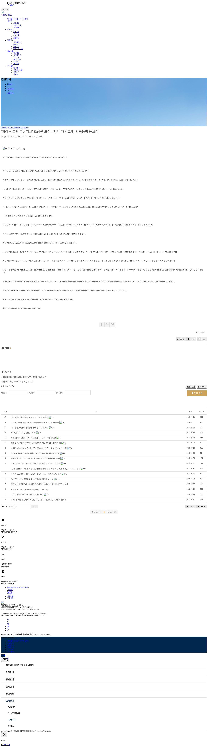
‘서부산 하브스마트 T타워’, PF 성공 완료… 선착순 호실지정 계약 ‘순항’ (39, 448)
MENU (5, 9)
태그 (203, 506)
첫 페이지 (97, 512)
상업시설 (10, 51)
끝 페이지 (111, 512)
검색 (34, 506)
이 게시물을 (200, 332)
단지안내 (10, 40)
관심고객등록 (14, 713)
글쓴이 (4, 392)
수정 (182, 339)
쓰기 (192, 506)
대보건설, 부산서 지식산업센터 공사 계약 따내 (29, 427)
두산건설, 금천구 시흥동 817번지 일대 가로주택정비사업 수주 (36, 474)
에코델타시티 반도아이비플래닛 (18, 19)
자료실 (11, 726)
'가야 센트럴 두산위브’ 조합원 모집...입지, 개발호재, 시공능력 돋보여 (50, 131)
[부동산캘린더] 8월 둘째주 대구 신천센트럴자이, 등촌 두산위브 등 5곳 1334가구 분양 (45, 468)
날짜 (190, 411)
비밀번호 (31, 392)
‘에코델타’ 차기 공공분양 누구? (23, 432)
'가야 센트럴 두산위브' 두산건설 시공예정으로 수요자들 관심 (35, 463)
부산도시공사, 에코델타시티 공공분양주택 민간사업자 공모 (35, 422)
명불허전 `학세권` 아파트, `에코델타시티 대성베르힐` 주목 (35, 458)
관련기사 (10, 93)
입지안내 (10, 29)
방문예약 (12, 706)
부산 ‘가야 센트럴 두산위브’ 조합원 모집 (27, 494)
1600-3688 (7, 15)
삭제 (192, 339)
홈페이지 (59, 392)
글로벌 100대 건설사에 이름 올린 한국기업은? (29, 489)
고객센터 (10, 66)
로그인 (11, 5)
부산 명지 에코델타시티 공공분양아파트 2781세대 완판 (33, 437)
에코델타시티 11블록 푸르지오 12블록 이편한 (29, 417)
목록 (203, 339)
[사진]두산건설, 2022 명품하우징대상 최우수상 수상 (32, 479)
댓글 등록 (198, 393)
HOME (9, 84)
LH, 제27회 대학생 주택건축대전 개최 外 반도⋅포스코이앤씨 (35, 453)
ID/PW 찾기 (5, 745)
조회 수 (201, 411)
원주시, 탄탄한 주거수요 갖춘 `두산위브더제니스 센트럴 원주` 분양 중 (39, 484)
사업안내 (10, 21)
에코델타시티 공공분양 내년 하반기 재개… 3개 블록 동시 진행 (36, 443)
